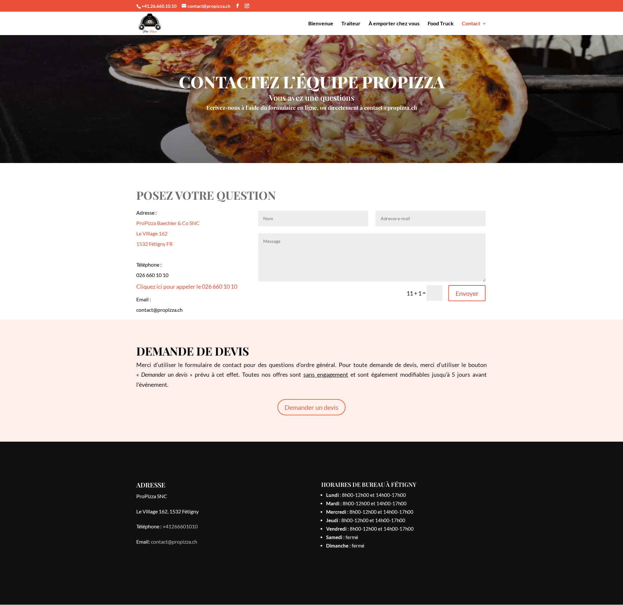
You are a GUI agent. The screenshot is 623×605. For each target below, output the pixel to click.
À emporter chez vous (394, 23)
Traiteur (350, 23)
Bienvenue (320, 23)
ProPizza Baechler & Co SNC (168, 223)
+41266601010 (180, 526)
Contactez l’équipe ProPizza (312, 83)
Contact (471, 23)
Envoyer (466, 293)
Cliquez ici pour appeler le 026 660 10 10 (186, 286)
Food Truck (441, 23)
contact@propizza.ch (390, 107)
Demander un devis (311, 407)
